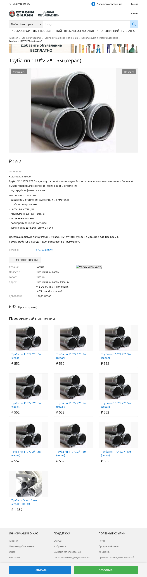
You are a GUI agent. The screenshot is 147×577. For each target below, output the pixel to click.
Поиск (102, 540)
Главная (13, 37)
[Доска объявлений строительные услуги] (36, 14)
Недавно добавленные (21, 546)
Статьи (57, 540)
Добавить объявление (109, 4)
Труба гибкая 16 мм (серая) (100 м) (24, 502)
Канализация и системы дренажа (99, 37)
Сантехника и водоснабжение (61, 37)
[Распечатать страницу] (127, 60)
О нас (12, 551)
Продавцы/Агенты (109, 546)
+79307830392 (44, 249)
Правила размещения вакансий (116, 557)
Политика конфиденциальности (71, 557)
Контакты (14, 557)
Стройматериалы (31, 37)
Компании (104, 551)
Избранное (60, 546)
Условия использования (67, 551)
